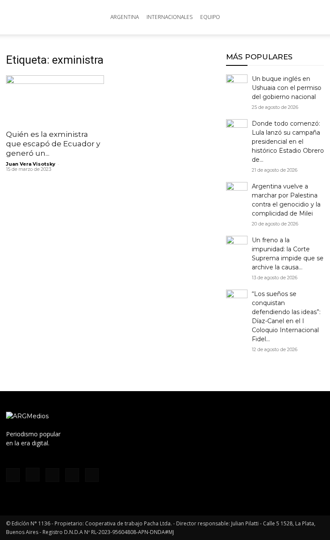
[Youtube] (92, 475)
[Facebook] (13, 475)
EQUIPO (210, 17)
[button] (313, 17)
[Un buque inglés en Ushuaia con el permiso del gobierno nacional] (237, 85)
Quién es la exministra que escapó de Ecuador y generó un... (53, 143)
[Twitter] (72, 475)
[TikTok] (52, 475)
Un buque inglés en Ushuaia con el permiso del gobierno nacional (286, 88)
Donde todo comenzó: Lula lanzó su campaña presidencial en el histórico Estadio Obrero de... (288, 142)
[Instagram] (33, 474)
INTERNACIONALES (169, 17)
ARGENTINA (124, 17)
